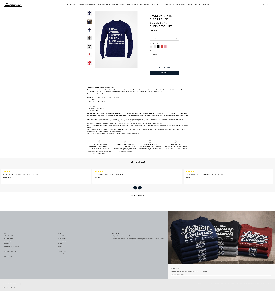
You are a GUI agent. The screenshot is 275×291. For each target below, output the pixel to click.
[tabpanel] (137, 110)
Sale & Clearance (8, 256)
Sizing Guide (61, 248)
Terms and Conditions (255, 283)
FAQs (215, 283)
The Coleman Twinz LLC (204, 283)
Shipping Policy (231, 283)
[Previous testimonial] (135, 188)
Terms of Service (242, 283)
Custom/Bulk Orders (63, 235)
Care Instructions (62, 251)
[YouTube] (14, 287)
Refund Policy (221, 283)
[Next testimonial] (140, 188)
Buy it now (164, 72)
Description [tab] (90, 83)
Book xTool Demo (62, 241)
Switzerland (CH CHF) (11, 283)
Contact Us (60, 246)
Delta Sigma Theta (8, 238)
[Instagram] (11, 287)
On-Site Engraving (62, 238)
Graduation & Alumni (9, 253)
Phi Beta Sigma (7, 243)
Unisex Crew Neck (156, 38)
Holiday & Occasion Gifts (10, 251)
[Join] (270, 274)
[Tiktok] (7, 287)
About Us (60, 243)
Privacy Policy (267, 283)
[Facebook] (4, 287)
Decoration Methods (63, 253)
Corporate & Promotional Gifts (11, 246)
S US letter (154, 54)
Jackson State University (10, 235)
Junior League (7, 241)
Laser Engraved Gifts (9, 248)
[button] (71, 4)
